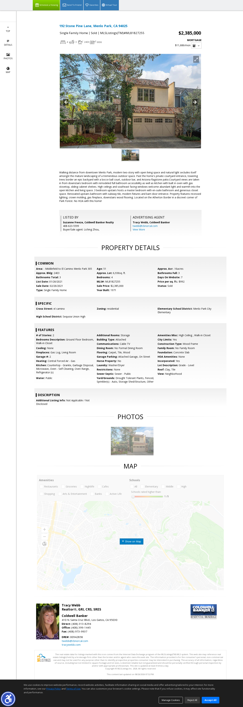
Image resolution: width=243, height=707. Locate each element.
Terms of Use (73, 688)
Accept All (210, 700)
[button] (8, 699)
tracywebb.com (71, 644)
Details (8, 44)
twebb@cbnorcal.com (145, 226)
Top (8, 31)
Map (8, 72)
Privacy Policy (53, 688)
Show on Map (132, 541)
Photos (8, 58)
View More (139, 229)
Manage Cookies (171, 700)
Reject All (192, 700)
